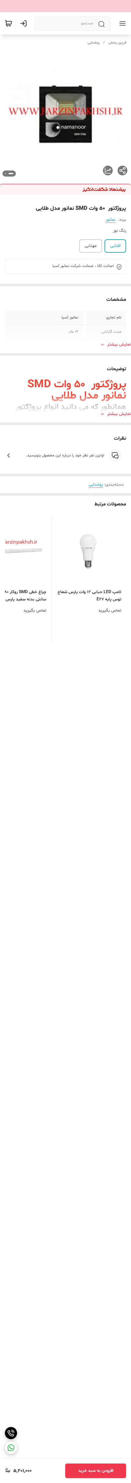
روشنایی (93, 42)
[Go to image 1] (11, 173)
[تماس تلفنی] (11, 1433)
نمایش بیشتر (119, 344)
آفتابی (115, 246)
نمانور (110, 220)
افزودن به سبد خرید (95, 1471)
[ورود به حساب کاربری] (25, 23)
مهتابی (91, 246)
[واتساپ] (11, 1448)
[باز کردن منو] (121, 23)
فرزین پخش (117, 42)
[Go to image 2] (5, 173)
